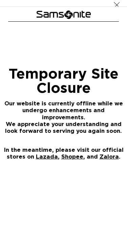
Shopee (72, 156)
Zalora (109, 156)
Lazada (47, 156)
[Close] (117, 3)
